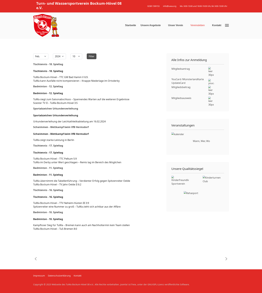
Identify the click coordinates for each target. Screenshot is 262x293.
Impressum (39, 275)
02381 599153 (153, 6)
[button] (225, 259)
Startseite (130, 25)
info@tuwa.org (169, 6)
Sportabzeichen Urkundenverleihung (55, 108)
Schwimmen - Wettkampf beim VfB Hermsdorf (61, 127)
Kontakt (216, 25)
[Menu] (227, 25)
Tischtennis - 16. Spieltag (48, 190)
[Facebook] (223, 2)
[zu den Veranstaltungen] (180, 141)
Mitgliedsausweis (181, 98)
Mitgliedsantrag (180, 68)
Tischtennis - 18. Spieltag (48, 64)
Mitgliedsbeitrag (180, 87)
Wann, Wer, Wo (201, 141)
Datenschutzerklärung (59, 275)
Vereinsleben (197, 25)
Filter (91, 56)
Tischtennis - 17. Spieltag (48, 145)
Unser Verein (175, 25)
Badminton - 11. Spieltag (48, 168)
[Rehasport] (197, 198)
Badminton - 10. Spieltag (48, 212)
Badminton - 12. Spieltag (48, 86)
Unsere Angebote (151, 25)
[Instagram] (228, 2)
